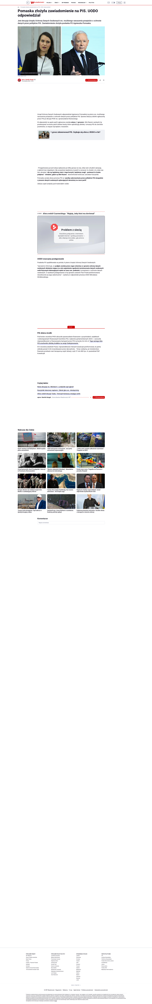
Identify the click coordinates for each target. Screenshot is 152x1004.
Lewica (102, 964)
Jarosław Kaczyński (55, 955)
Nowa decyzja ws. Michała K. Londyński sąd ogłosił (55, 387)
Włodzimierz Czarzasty (56, 969)
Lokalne (78, 955)
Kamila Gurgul (29, 79)
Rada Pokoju (28, 959)
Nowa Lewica (104, 966)
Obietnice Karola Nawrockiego (32, 967)
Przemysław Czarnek (55, 959)
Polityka (91, 2)
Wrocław (78, 959)
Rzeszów (78, 978)
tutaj (56, 1000)
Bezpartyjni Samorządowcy (107, 969)
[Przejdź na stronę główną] (28, 4)
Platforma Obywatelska (106, 959)
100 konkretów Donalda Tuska (32, 969)
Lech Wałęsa (54, 973)
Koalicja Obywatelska (106, 957)
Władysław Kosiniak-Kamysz (57, 971)
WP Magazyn (29, 955)
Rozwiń (70, 327)
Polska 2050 (104, 967)
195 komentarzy (92, 80)
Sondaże (28, 966)
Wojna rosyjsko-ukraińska (31, 957)
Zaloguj (119, 2)
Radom (77, 974)
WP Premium (65, 2)
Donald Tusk (53, 964)
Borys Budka (53, 967)
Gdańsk (78, 967)
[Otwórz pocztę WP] (108, 2)
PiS (102, 955)
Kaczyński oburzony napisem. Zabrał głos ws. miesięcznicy (58, 390)
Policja (27, 960)
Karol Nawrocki (54, 974)
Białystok (78, 971)
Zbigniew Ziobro (54, 960)
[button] (113, 3)
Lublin (77, 980)
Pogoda (73, 2)
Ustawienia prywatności (101, 990)
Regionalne (81, 2)
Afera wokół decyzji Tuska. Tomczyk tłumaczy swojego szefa (58, 394)
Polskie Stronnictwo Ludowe (107, 960)
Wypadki (28, 964)
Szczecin (78, 964)
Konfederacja (104, 962)
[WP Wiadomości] (39, 2)
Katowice (78, 976)
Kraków (78, 960)
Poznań (78, 966)
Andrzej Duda (54, 962)
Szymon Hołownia (55, 966)
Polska (49, 2)
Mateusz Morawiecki (55, 957)
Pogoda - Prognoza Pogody (32, 962)
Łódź (77, 962)
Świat (56, 2)
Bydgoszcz (78, 969)
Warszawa (78, 957)
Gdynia (77, 973)
